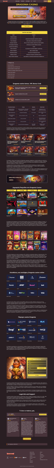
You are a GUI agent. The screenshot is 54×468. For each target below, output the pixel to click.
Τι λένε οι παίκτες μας (11, 77)
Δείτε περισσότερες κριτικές (27, 438)
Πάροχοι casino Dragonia (11, 72)
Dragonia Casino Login (11, 74)
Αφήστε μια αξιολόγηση (43, 414)
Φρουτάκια (41, 190)
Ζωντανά (21, 190)
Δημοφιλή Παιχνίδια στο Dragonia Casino (14, 68)
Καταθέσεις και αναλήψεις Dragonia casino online (15, 70)
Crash (31, 190)
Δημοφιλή (11, 190)
